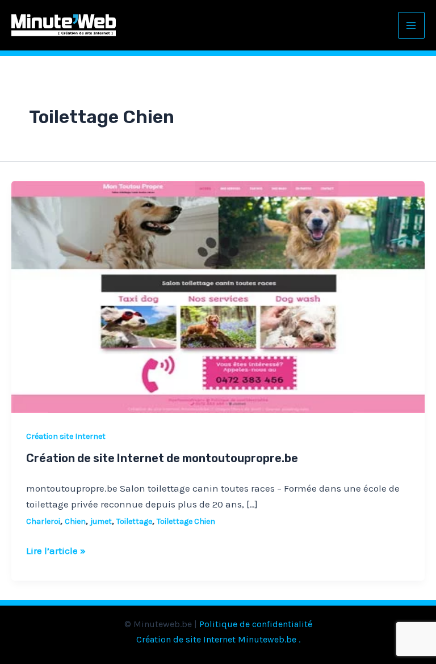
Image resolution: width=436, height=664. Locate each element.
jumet (101, 521)
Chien (75, 521)
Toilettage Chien (186, 521)
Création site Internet (66, 436)
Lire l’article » (56, 549)
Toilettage (134, 521)
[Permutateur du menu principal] (411, 25)
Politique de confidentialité (255, 624)
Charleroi (43, 521)
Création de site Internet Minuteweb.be (216, 639)
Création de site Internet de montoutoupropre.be (162, 458)
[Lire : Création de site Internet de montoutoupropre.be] (218, 296)
